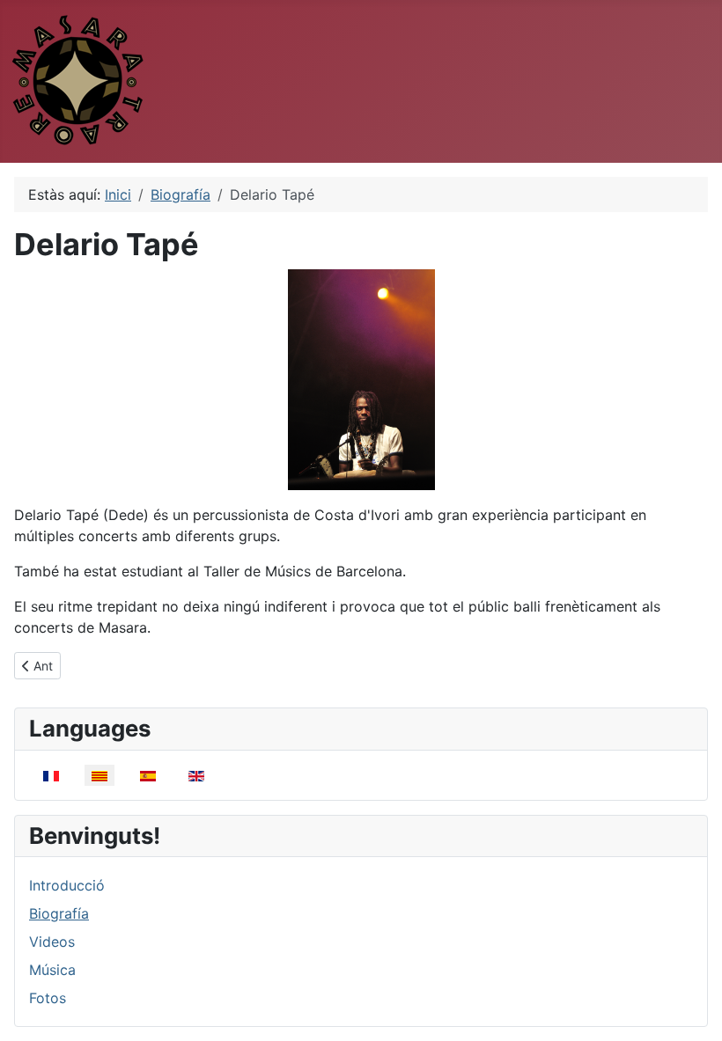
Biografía (59, 913)
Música (52, 970)
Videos (52, 941)
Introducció (67, 885)
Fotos (47, 998)
